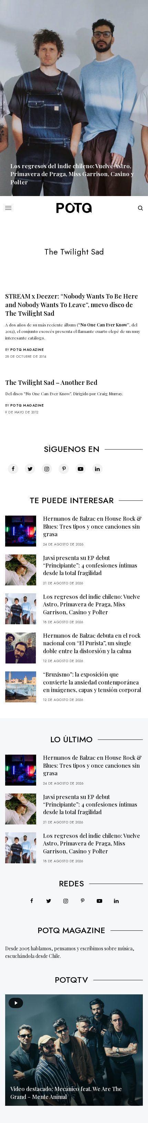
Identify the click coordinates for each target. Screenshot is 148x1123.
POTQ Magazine (27, 349)
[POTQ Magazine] (74, 208)
